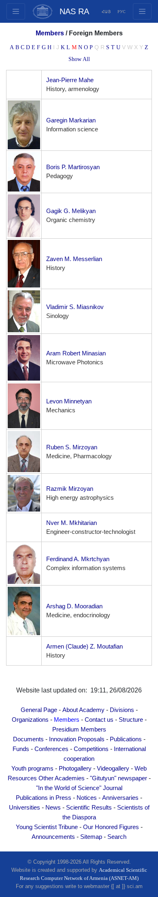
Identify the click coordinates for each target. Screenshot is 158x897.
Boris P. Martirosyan (73, 167)
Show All (79, 59)
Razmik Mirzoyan (69, 489)
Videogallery (113, 768)
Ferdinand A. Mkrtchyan (77, 559)
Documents (28, 739)
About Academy (83, 710)
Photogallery (75, 768)
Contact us (99, 719)
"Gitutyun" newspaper (118, 778)
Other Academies (61, 778)
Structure (131, 719)
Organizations (30, 719)
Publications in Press (43, 798)
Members (66, 719)
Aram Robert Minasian (76, 353)
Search (116, 837)
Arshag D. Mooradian (74, 606)
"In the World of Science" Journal (79, 788)
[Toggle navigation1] (142, 11)
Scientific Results (89, 807)
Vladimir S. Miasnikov (75, 307)
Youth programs (32, 768)
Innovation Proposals (77, 739)
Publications (126, 739)
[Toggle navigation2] (15, 11)
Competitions (91, 749)
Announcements (53, 837)
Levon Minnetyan (69, 401)
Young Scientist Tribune (47, 827)
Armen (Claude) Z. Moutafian (84, 646)
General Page (39, 710)
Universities (24, 807)
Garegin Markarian (71, 120)
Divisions (122, 710)
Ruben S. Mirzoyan (71, 447)
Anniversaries (120, 798)
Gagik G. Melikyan (71, 211)
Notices (87, 798)
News (53, 807)
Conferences (51, 749)
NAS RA (74, 11)
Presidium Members (79, 729)
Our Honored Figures (111, 827)
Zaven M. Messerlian (74, 259)
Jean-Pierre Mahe (70, 80)
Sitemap (91, 837)
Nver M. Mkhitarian (71, 523)
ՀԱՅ (106, 11)
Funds (21, 749)
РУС (121, 11)
